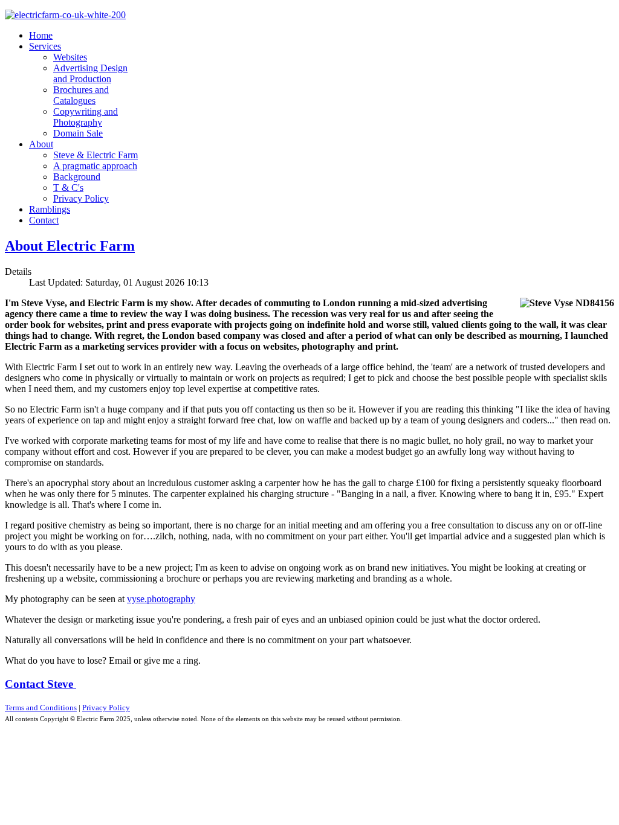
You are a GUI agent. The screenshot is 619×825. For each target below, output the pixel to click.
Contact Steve (40, 684)
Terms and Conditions (41, 707)
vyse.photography (161, 599)
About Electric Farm (70, 246)
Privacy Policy (106, 707)
